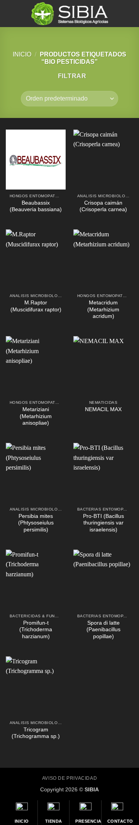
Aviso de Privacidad (69, 778)
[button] (10, 13)
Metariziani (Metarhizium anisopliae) (36, 416)
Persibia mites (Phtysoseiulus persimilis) (36, 523)
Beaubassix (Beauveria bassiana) (36, 206)
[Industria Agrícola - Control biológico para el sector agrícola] (69, 13)
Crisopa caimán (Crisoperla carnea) (103, 206)
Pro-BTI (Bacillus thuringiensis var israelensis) (103, 523)
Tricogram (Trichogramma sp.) (36, 733)
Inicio (22, 54)
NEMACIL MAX (103, 409)
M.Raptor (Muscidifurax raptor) (35, 306)
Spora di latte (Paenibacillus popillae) (103, 629)
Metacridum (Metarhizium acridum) (103, 309)
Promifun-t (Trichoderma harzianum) (35, 629)
